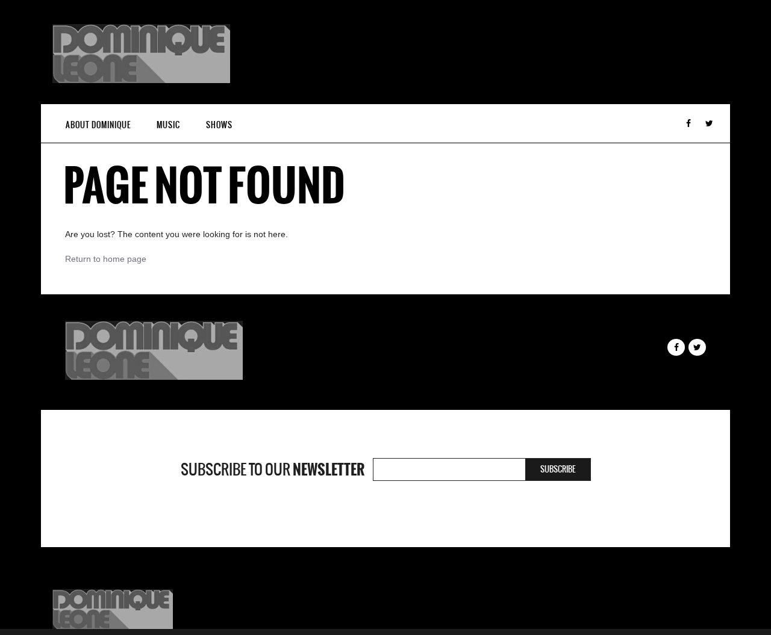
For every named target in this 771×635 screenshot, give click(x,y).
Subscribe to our (272, 469)
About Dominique (98, 125)
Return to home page (105, 259)
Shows (219, 125)
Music (168, 125)
